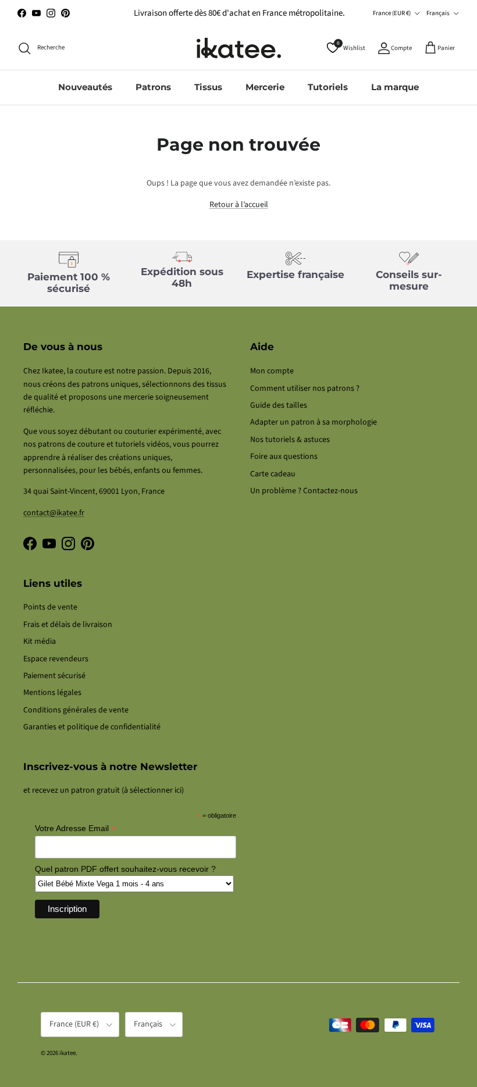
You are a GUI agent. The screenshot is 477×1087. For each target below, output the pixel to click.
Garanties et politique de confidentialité (92, 727)
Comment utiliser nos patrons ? (304, 388)
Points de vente (50, 607)
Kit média (39, 641)
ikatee (67, 1053)
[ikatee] (239, 48)
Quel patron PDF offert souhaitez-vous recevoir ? (125, 869)
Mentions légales (52, 692)
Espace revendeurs (55, 659)
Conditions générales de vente (76, 710)
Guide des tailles (278, 405)
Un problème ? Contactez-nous (304, 491)
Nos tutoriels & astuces (290, 440)
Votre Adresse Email (75, 828)
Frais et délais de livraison (67, 624)
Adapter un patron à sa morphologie (313, 422)
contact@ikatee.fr (53, 513)
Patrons (153, 86)
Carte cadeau (273, 474)
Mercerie (264, 86)
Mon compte (272, 371)
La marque (395, 86)
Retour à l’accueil (238, 205)
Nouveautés (85, 86)
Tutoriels (328, 86)
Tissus (208, 86)
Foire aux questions (284, 456)
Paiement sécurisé (54, 676)
